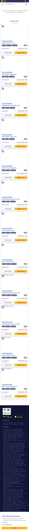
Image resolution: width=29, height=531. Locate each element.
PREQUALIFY (10, 4)
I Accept (14, 528)
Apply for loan (21, 52)
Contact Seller (8, 52)
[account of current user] (26, 4)
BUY (3, 4)
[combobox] (6, 1)
